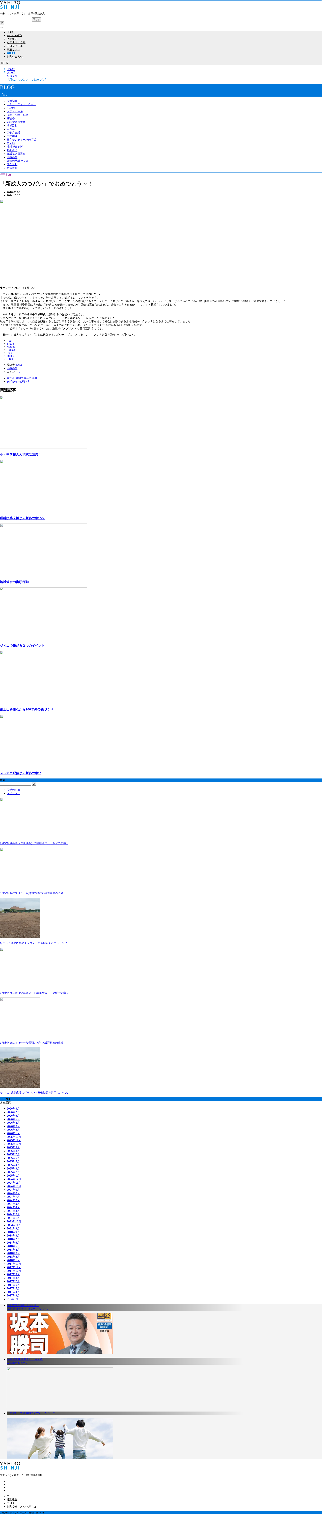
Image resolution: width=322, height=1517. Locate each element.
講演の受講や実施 (17, 160)
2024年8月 (13, 1193)
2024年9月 (13, 1189)
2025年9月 (13, 1147)
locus (19, 364)
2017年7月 (13, 1281)
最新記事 (12, 100)
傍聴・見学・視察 (17, 115)
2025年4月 (13, 1165)
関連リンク (13, 49)
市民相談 (12, 136)
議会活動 (12, 164)
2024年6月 (13, 1200)
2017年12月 (14, 1263)
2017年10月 (14, 1270)
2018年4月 (13, 1249)
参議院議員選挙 (16, 122)
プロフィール (15, 46)
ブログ (11, 53)
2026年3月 (13, 1126)
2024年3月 (13, 1210)
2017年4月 (13, 1292)
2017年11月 (14, 1267)
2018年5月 (13, 1246)
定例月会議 (13, 132)
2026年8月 (13, 1108)
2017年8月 (13, 1277)
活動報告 (12, 38)
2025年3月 (13, 1168)
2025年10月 (14, 1143)
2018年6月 (13, 1242)
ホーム (11, 1495)
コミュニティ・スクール (21, 104)
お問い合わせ (15, 56)
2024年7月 (13, 1196)
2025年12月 (14, 1136)
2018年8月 (13, 1235)
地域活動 (12, 125)
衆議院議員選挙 (16, 153)
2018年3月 (13, 1253)
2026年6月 (13, 1115)
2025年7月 (13, 1154)
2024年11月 (14, 1182)
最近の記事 (13, 789)
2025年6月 (13, 1158)
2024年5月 (13, 1203)
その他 (11, 107)
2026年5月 (13, 1119)
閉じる (36, 19)
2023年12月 (14, 1221)
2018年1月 (13, 1260)
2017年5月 (13, 1288)
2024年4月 (13, 1207)
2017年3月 (13, 1295)
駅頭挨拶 (12, 167)
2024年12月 (14, 1179)
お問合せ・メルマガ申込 (21, 1506)
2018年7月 (13, 1239)
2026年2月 (13, 1129)
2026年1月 (13, 1133)
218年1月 (12, 1299)
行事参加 (12, 157)
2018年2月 (13, 1256)
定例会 (11, 129)
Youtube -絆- (14, 35)
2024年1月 (13, 1218)
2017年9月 (13, 1274)
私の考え (12, 150)
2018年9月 (13, 1232)
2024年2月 (13, 1214)
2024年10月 (14, 1186)
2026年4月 (13, 1122)
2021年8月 (13, 1228)
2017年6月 (13, 1285)
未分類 (11, 143)
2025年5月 (13, 1161)
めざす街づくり (16, 42)
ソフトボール (15, 111)
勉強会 (11, 118)
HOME (11, 32)
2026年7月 (13, 1112)
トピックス (13, 793)
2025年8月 (13, 1151)
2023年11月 (14, 1225)
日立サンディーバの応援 (21, 139)
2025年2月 (13, 1172)
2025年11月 (14, 1140)
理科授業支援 (15, 146)
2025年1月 (13, 1175)
